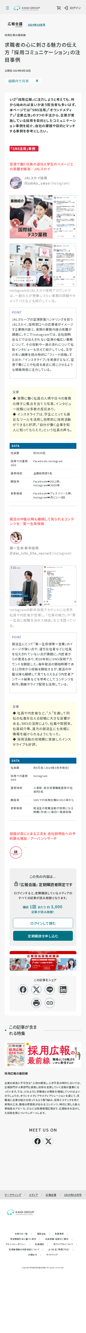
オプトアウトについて (65, 1244)
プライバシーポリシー (18, 1244)
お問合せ (34, 1254)
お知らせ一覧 (23, 1233)
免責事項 (61, 1233)
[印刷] (36, 1003)
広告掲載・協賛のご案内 (58, 1238)
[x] (36, 989)
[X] (48, 1140)
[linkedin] (63, 989)
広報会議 (51, 1194)
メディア (33, 1194)
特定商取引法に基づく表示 (25, 1238)
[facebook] (23, 989)
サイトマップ (52, 1254)
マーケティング (13, 1194)
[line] (49, 989)
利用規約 (41, 1244)
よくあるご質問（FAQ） (61, 1249)
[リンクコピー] (49, 1003)
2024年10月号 (36, 24)
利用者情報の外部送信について (26, 1249)
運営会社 (43, 1233)
